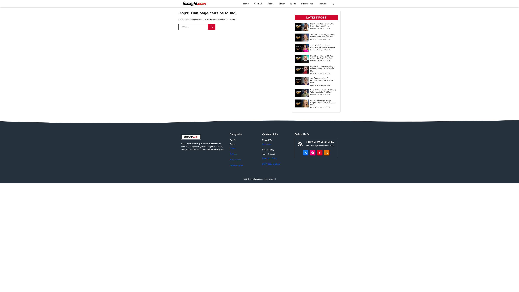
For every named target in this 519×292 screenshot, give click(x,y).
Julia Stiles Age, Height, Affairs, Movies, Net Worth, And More (322, 36)
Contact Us (267, 140)
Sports (293, 4)
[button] (333, 3)
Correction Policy (269, 158)
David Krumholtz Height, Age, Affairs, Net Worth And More (321, 57)
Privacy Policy (268, 150)
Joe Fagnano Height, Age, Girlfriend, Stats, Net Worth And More (322, 80)
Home (246, 4)
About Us (258, 4)
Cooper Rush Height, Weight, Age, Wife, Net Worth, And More (323, 91)
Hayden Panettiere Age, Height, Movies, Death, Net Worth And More (322, 69)
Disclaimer (266, 144)
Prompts (322, 4)
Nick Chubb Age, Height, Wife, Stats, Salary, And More (322, 25)
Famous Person (236, 165)
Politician (233, 154)
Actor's (233, 140)
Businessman (307, 4)
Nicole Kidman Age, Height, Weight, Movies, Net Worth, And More (322, 102)
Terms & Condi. (268, 154)
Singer (282, 4)
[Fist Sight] (194, 3)
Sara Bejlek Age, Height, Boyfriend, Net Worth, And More (322, 46)
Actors (271, 4)
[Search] (211, 27)
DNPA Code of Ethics (271, 164)
